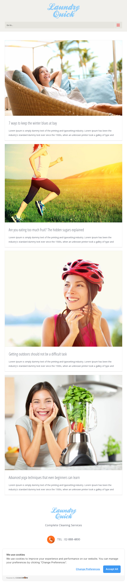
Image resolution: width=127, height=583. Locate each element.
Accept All (112, 569)
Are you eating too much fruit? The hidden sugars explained (46, 229)
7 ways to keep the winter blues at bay (33, 123)
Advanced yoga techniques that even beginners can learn (44, 477)
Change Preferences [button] (88, 569)
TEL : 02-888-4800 (67, 539)
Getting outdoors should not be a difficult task (38, 354)
